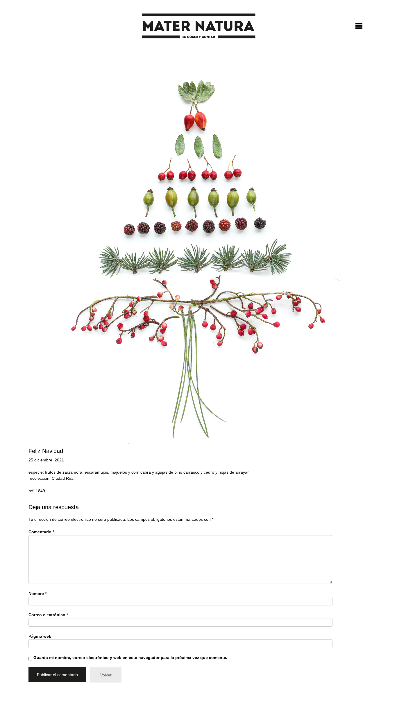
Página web (39, 636)
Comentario (41, 531)
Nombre (36, 593)
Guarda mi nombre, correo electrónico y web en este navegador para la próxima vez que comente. (130, 657)
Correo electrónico (46, 614)
